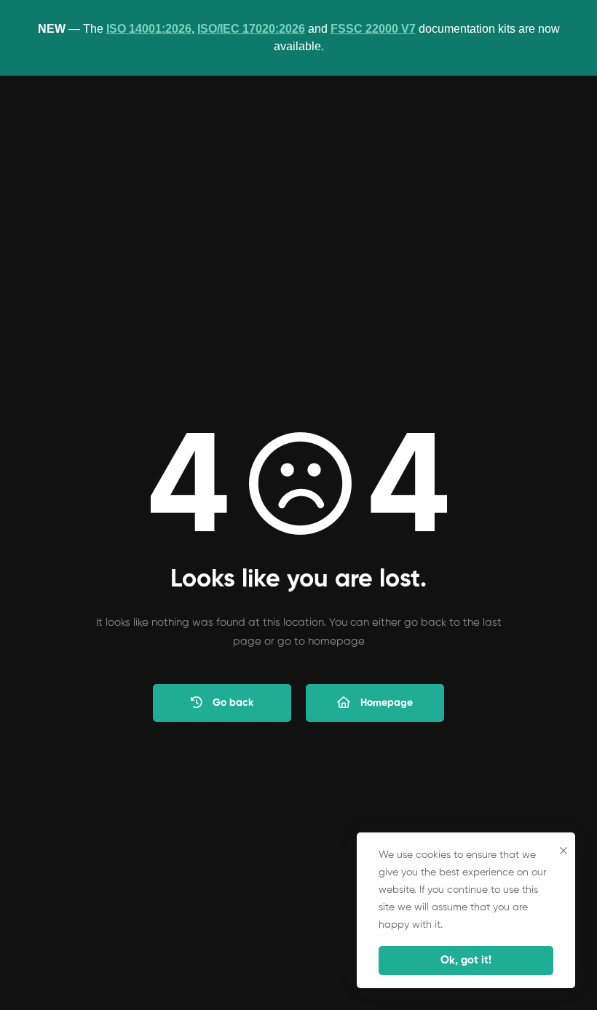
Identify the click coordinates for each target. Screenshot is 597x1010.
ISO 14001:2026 (148, 29)
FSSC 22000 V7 (373, 29)
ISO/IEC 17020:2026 (251, 29)
